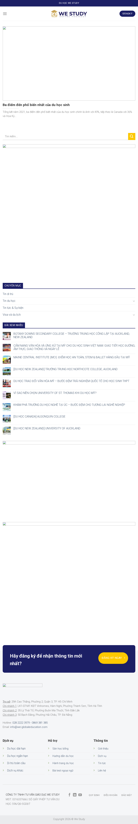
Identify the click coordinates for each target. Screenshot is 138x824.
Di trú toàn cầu (16, 763)
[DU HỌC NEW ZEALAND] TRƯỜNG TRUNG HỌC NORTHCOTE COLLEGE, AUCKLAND (65, 369)
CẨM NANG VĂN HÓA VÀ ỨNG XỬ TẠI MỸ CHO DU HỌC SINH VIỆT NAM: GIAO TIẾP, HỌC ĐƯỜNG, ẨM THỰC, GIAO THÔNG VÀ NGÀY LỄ (74, 347)
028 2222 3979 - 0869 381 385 (30, 722)
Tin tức (102, 763)
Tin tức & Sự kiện (13, 307)
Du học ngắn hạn (17, 756)
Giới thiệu (103, 748)
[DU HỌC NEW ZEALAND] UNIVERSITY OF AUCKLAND (46, 428)
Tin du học (9, 300)
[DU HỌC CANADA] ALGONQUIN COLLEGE (39, 416)
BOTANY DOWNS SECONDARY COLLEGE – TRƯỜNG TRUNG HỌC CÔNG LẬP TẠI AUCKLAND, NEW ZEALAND (71, 335)
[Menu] (5, 13)
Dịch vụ (102, 756)
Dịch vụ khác (15, 770)
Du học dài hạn (16, 748)
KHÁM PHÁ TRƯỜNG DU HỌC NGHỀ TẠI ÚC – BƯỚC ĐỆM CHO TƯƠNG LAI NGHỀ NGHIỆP (69, 404)
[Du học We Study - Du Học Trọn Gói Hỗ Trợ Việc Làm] (69, 13)
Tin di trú (8, 293)
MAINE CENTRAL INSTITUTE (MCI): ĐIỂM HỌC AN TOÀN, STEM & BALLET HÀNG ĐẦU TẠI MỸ (71, 357)
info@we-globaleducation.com (28, 727)
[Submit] (131, 136)
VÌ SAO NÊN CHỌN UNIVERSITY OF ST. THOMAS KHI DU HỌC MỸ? (54, 392)
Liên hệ (102, 770)
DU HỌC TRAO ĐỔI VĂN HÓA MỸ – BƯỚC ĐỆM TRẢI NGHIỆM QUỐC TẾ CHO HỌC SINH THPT (71, 381)
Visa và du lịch (12, 314)
